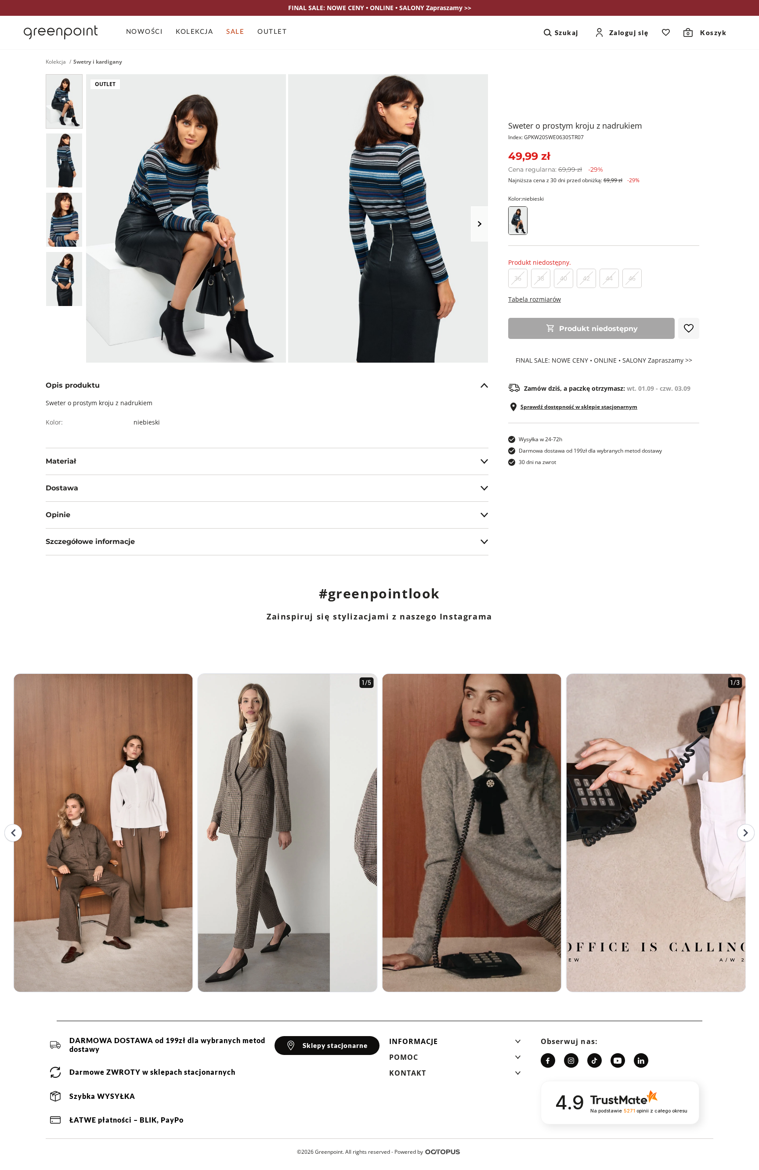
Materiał (61, 461)
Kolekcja (56, 61)
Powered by (408, 1152)
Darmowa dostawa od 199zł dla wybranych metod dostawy (590, 450)
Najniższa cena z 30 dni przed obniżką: (574, 180)
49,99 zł (529, 156)
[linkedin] (641, 1060)
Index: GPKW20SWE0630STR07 (546, 137)
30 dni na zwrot (537, 462)
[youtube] (618, 1060)
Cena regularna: (555, 169)
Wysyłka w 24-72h (540, 439)
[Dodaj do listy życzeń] (688, 328)
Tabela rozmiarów (534, 299)
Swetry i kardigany (97, 61)
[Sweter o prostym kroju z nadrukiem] (64, 101)
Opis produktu (73, 385)
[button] (455, 1044)
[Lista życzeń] (666, 32)
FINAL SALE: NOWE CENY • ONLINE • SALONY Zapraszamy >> (604, 360)
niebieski (147, 422)
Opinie (58, 515)
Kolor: (526, 198)
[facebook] (548, 1060)
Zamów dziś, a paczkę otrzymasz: (607, 388)
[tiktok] (594, 1060)
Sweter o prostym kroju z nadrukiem (575, 125)
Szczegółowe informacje (90, 541)
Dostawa (62, 488)
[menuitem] (148, 32)
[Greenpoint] (61, 32)
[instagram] (571, 1060)
